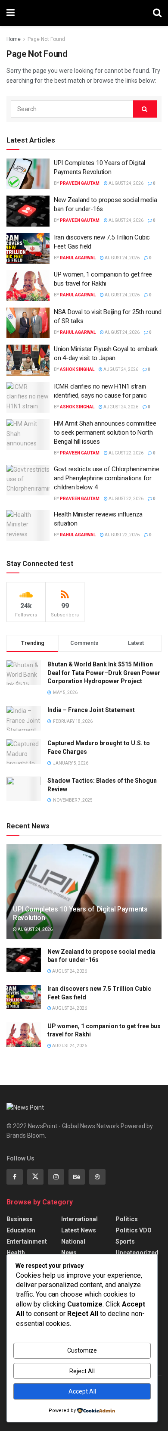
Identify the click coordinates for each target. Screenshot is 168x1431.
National (73, 1241)
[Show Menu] (10, 13)
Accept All (82, 1391)
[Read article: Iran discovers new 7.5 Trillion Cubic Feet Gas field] (28, 248)
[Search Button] (157, 13)
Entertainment (26, 1241)
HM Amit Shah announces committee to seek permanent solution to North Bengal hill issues (105, 432)
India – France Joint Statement (91, 709)
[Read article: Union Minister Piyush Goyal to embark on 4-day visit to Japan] (28, 360)
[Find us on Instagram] (56, 1177)
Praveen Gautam (80, 183)
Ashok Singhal (77, 369)
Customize (82, 1350)
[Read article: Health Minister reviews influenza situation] (28, 525)
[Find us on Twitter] (35, 1177)
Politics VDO (133, 1230)
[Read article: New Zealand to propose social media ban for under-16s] (28, 211)
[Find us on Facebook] (14, 1177)
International (79, 1219)
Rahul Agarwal (78, 257)
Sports (125, 1241)
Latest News (78, 1230)
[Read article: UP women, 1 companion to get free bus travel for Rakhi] (28, 285)
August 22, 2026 (125, 453)
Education (20, 1230)
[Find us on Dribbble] (97, 1177)
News (69, 1252)
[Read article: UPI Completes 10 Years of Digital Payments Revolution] (28, 174)
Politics (126, 1219)
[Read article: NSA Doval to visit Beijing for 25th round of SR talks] (28, 323)
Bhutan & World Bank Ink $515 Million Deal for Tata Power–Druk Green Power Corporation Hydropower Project (103, 672)
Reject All (82, 1371)
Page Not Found (46, 39)
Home (13, 39)
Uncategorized (137, 1252)
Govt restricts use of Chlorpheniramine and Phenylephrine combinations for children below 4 (106, 478)
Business (19, 1219)
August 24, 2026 (125, 183)
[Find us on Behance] (76, 1177)
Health (15, 1252)
